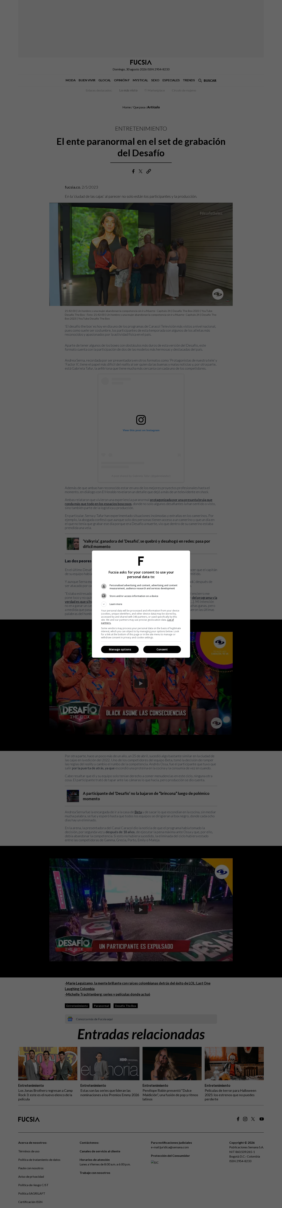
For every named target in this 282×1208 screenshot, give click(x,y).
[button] (141, 604)
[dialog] (141, 604)
